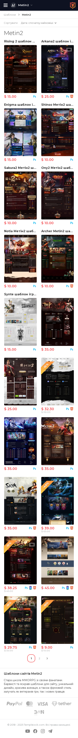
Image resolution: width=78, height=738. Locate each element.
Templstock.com (34, 724)
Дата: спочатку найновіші (37, 22)
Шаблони (10, 14)
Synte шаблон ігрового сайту (29, 294)
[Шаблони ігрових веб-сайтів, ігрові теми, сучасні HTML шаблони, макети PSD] (72, 5)
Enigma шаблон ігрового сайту (30, 104)
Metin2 (23, 5)
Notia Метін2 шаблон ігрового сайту (35, 231)
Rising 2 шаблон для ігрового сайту (34, 41)
